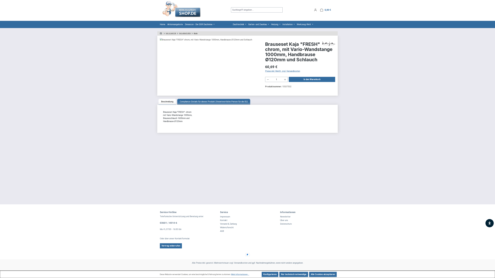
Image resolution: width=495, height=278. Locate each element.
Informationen (287, 212)
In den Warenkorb (312, 79)
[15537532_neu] (210, 66)
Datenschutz (286, 224)
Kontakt (223, 220)
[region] (210, 66)
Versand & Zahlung (228, 224)
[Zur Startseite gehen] (181, 9)
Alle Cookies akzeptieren (323, 274)
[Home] (161, 33)
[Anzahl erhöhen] (285, 79)
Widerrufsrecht (227, 227)
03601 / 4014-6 (168, 222)
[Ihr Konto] (315, 9)
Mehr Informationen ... (240, 274)
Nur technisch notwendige (293, 274)
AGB (222, 231)
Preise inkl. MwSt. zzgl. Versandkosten (282, 71)
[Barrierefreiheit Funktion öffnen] (489, 223)
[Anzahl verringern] (268, 79)
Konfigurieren (270, 274)
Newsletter (285, 216)
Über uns (284, 220)
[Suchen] (280, 9)
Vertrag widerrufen (171, 246)
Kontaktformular (182, 238)
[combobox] (254, 9)
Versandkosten (241, 263)
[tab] (167, 102)
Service (224, 212)
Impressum (225, 216)
